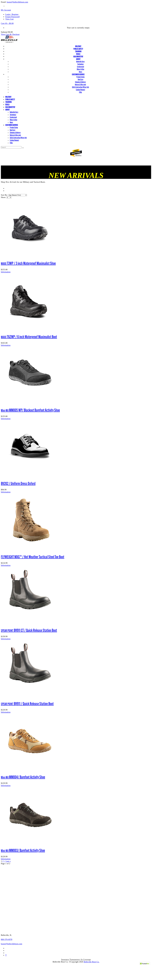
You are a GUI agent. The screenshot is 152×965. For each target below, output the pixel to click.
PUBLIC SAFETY (78, 48)
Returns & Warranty (80, 84)
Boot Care (80, 79)
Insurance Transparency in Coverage (76, 959)
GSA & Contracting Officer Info (80, 87)
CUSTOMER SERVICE (78, 74)
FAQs (80, 92)
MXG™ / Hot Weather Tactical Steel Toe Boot (32, 556)
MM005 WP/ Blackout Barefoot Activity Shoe (30, 410)
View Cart (9, 19)
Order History (6, 894)
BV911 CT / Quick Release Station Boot (29, 630)
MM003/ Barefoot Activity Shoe (23, 850)
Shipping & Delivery (80, 82)
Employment (80, 66)
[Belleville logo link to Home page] (9, 42)
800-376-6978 (6, 939)
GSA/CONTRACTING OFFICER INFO (17, 917)
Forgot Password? (12, 17)
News (80, 71)
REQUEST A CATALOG (11, 925)
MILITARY (78, 46)
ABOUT (78, 59)
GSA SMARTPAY (78, 56)
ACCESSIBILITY (8, 872)
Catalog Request (80, 89)
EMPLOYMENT (8, 885)
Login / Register (11, 14)
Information (5, 272)
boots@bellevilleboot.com (17, 2)
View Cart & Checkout (10, 34)
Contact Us (6, 930)
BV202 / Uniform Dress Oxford (18, 483)
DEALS (78, 54)
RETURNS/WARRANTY (11, 908)
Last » (8, 861)
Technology (80, 64)
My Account (6, 10)
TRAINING (78, 51)
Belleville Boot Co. (91, 962)
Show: (3, 197)
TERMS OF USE (8, 868)
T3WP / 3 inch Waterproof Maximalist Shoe (28, 263)
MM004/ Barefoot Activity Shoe (23, 776)
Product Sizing (80, 77)
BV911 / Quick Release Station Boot (27, 703)
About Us (5, 904)
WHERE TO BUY (8, 881)
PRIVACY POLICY (9, 876)
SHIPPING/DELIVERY (10, 912)
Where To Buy (80, 69)
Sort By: (4, 195)
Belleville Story (80, 61)
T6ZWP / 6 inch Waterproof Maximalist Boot (29, 336)
